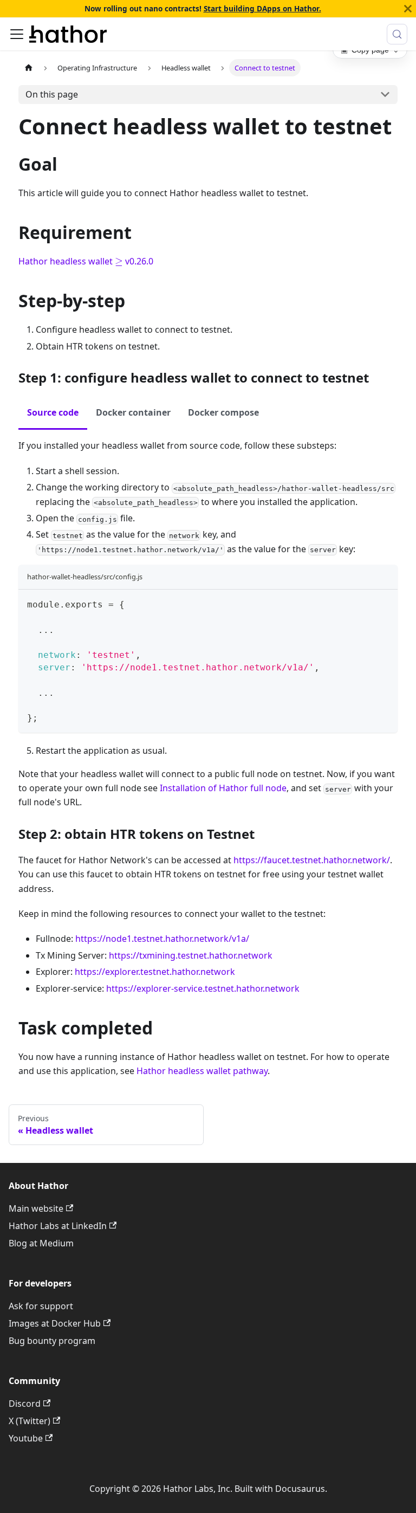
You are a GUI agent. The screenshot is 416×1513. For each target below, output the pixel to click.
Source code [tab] (53, 412)
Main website (36, 1208)
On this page (51, 94)
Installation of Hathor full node (223, 788)
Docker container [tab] (133, 412)
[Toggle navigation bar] (17, 34)
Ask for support (41, 1306)
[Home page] (28, 67)
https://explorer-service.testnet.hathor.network (203, 988)
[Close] (408, 8)
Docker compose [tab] (223, 412)
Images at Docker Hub (55, 1323)
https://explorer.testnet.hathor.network (155, 972)
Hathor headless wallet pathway (202, 1071)
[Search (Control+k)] (397, 34)
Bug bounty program (52, 1341)
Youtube (26, 1438)
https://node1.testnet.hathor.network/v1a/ (162, 939)
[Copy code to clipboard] (384, 603)
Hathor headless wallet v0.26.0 (85, 261)
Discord (25, 1403)
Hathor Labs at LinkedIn (58, 1226)
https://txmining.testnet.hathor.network (190, 955)
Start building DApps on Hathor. (262, 8)
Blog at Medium (41, 1243)
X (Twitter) (29, 1421)
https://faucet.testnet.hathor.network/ (311, 860)
